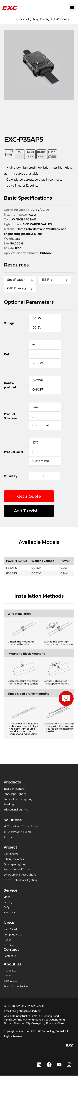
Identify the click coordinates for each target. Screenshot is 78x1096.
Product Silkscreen (11, 416)
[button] (72, 7)
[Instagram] (69, 1065)
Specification (16, 280)
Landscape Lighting (26, 19)
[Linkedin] (39, 1065)
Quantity (10, 476)
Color (8, 354)
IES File (47, 280)
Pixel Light (46, 19)
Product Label (13, 451)
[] (66, 698)
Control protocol (10, 385)
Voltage (9, 323)
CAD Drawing (16, 288)
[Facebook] (49, 1065)
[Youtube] (59, 1065)
